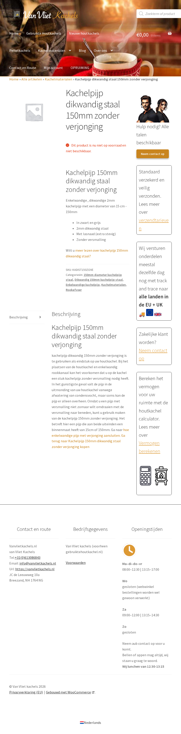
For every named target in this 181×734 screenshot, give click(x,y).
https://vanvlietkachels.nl (35, 569)
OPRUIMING (80, 67)
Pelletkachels (19, 50)
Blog (82, 50)
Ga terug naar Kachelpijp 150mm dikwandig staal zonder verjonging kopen (88, 441)
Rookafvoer (74, 290)
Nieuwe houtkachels (84, 33)
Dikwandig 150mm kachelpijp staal (99, 280)
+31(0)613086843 (27, 557)
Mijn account (53, 67)
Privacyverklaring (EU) (26, 692)
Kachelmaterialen (51, 50)
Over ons (100, 50)
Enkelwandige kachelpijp (83, 285)
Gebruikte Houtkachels (43, 33)
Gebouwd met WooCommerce (68, 692)
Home (14, 33)
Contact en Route (22, 67)
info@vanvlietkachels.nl (37, 563)
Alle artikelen (31, 79)
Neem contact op (152, 154)
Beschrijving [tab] (18, 317)
